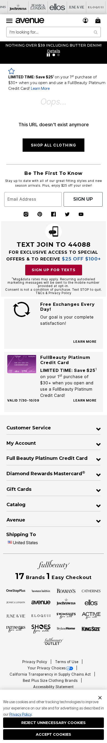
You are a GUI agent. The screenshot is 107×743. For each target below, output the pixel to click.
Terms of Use (67, 662)
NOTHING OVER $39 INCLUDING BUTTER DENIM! (53, 45)
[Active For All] (91, 615)
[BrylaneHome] (66, 629)
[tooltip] (18, 7)
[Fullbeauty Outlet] (53, 641)
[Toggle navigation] (9, 20)
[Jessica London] (15, 602)
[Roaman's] (66, 590)
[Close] (100, 697)
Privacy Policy (20, 714)
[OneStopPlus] (15, 590)
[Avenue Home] (30, 20)
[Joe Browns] (66, 601)
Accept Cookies (53, 734)
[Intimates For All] (15, 629)
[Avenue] (41, 602)
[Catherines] (91, 590)
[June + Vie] (15, 615)
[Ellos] (91, 602)
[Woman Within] (41, 590)
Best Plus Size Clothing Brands (51, 680)
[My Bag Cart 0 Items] (98, 20)
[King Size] (91, 629)
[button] (85, 20)
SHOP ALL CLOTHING (53, 145)
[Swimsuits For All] (66, 615)
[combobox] (53, 32)
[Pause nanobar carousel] (48, 55)
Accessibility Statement (53, 687)
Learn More (40, 88)
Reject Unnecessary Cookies (53, 722)
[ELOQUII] (41, 615)
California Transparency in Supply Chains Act (51, 674)
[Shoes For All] (41, 628)
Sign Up (83, 199)
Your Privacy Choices (47, 668)
